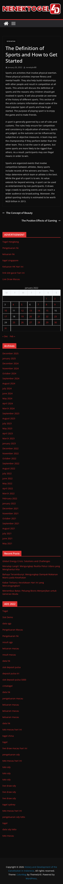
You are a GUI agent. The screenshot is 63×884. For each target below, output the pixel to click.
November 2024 (10, 368)
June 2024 (7, 393)
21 (39, 316)
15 (47, 310)
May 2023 (7, 428)
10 (5, 310)
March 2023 (8, 438)
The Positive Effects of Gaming (39, 220)
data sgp (6, 623)
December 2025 (10, 353)
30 (55, 322)
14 (39, 310)
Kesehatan (11, 41)
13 (30, 310)
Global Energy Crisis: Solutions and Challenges (26, 561)
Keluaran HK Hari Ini (12, 266)
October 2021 (9, 518)
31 (5, 328)
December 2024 (10, 363)
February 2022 (9, 498)
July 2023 (7, 423)
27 (30, 322)
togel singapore (10, 260)
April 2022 (7, 488)
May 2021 (7, 543)
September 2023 (10, 413)
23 (55, 316)
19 (22, 316)
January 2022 (9, 503)
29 (47, 322)
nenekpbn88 (31, 67)
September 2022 (10, 463)
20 (30, 316)
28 (39, 322)
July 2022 (7, 473)
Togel (5, 611)
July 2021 (7, 533)
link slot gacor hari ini (13, 272)
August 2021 (8, 528)
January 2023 (9, 443)
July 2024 (7, 388)
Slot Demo (7, 617)
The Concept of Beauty (19, 213)
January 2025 (9, 358)
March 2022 (8, 493)
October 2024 (9, 373)
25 (14, 322)
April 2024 (7, 403)
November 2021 (10, 513)
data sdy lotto (9, 829)
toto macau (8, 835)
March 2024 (8, 408)
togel (4, 823)
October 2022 (9, 458)
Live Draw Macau (11, 279)
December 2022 (10, 448)
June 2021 (7, 538)
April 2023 (7, 433)
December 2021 (10, 508)
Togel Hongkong (10, 241)
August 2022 (8, 468)
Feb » (12, 336)
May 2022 (7, 483)
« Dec (5, 336)
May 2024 (7, 398)
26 (22, 322)
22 (47, 316)
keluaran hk (8, 254)
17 (5, 316)
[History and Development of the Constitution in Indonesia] (6, 23)
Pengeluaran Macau (12, 629)
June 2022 (7, 478)
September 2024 (10, 378)
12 (22, 310)
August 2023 (8, 418)
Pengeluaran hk (10, 248)
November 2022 (10, 453)
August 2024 (8, 383)
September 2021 (10, 523)
